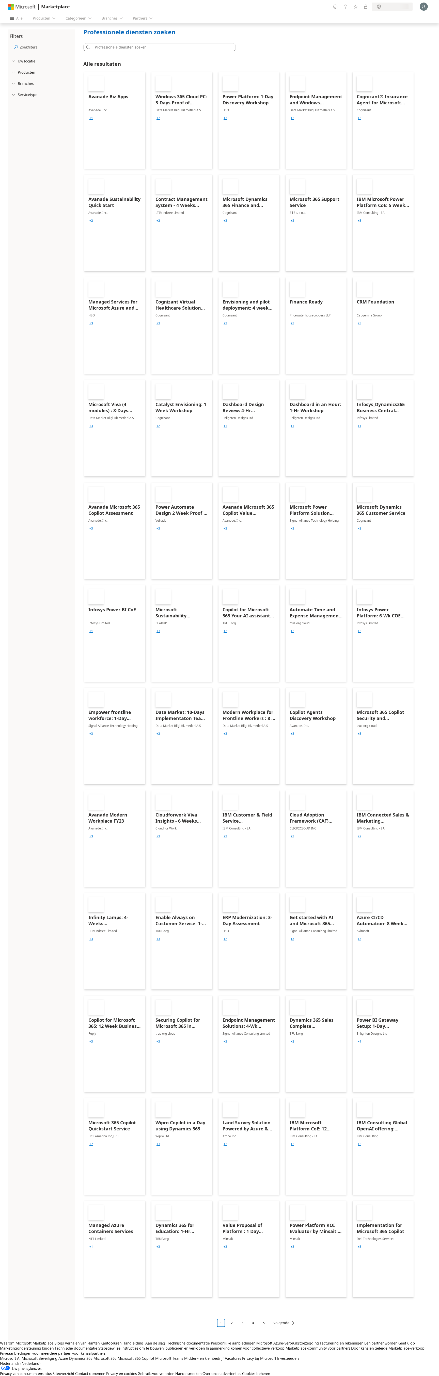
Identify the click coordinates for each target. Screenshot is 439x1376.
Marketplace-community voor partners (318, 1348)
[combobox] (161, 47)
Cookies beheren (256, 1373)
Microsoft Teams (169, 1358)
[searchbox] (46, 47)
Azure (63, 1358)
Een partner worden (380, 1343)
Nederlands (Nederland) (20, 1363)
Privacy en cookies (121, 1373)
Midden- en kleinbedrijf (204, 1358)
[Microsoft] (22, 7)
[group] (91, 118)
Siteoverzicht (63, 1373)
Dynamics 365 (80, 1358)
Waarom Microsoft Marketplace (26, 1343)
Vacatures (233, 1358)
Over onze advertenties (221, 1373)
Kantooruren (111, 1343)
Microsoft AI (10, 1358)
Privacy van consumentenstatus (26, 1373)
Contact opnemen (90, 1373)
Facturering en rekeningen (341, 1343)
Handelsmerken (188, 1373)
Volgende (281, 1322)
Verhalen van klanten (82, 1343)
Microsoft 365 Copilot (136, 1358)
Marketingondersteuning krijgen (27, 1348)
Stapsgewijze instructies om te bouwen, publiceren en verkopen (151, 1348)
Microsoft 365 (105, 1358)
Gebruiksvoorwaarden (156, 1373)
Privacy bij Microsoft (259, 1358)
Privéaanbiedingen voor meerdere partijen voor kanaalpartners (52, 1353)
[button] (87, 47)
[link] (114, 120)
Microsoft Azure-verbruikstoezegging (288, 1343)
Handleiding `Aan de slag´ (144, 1343)
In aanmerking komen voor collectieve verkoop (245, 1348)
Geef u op (406, 1343)
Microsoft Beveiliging (39, 1358)
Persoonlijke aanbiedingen (233, 1343)
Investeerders (288, 1358)
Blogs (59, 1343)
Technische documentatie (188, 1343)
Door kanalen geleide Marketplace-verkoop (388, 1348)
